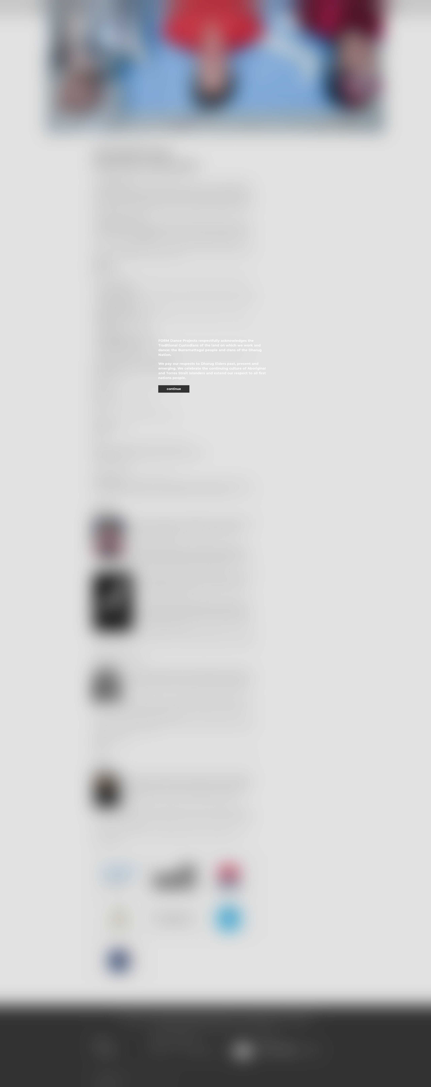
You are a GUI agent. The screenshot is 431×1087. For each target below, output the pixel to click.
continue (174, 389)
